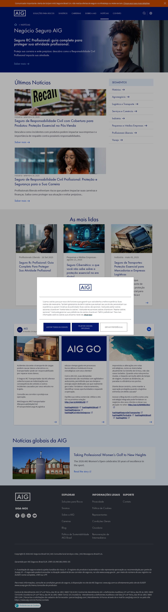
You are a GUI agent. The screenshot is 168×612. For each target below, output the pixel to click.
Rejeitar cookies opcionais (85, 327)
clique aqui (88, 315)
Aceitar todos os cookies (57, 327)
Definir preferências (113, 327)
